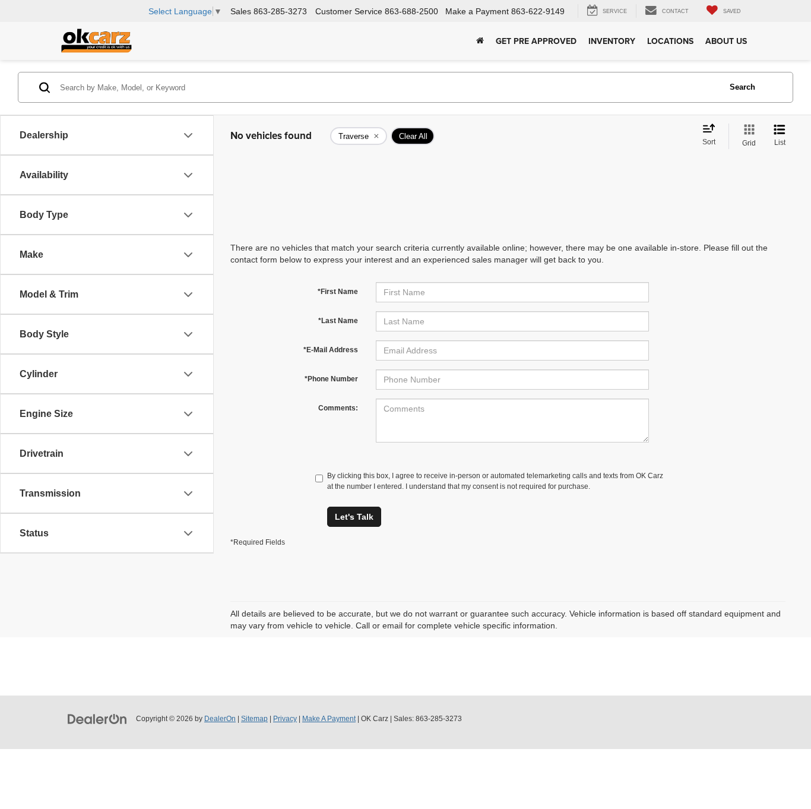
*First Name (338, 291)
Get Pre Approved (536, 41)
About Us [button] (726, 41)
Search (742, 87)
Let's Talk (354, 517)
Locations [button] (670, 41)
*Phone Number (331, 379)
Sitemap (254, 719)
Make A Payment (329, 719)
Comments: (338, 408)
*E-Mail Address (330, 350)
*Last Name (338, 321)
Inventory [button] (611, 41)
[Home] (480, 41)
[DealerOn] (97, 718)
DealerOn (220, 719)
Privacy (285, 719)
